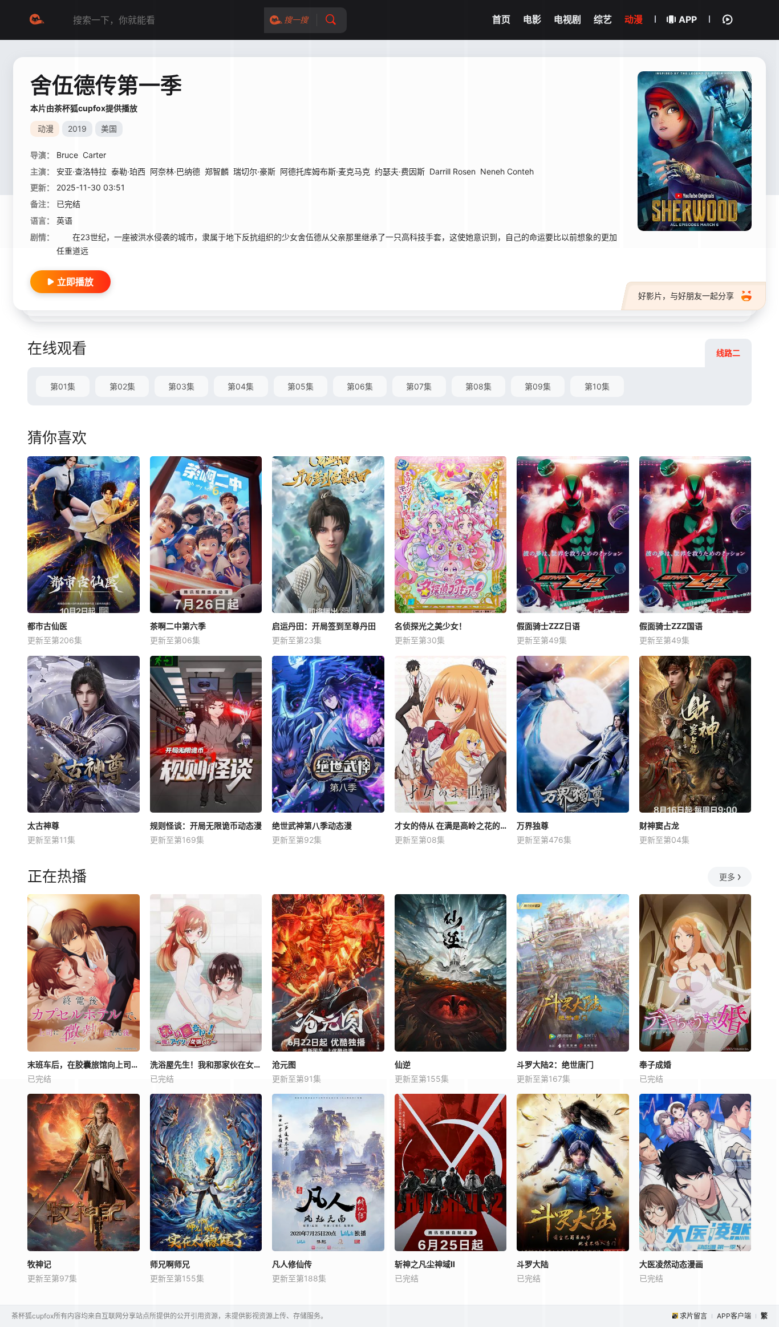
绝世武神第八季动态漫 (312, 825)
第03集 (181, 386)
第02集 (122, 386)
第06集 (360, 386)
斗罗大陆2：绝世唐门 (555, 1064)
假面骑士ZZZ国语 (671, 626)
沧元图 (284, 1064)
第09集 (538, 386)
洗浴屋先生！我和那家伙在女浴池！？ (206, 1064)
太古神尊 (43, 825)
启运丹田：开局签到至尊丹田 (324, 626)
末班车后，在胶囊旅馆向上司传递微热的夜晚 (83, 1064)
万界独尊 (533, 825)
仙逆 (403, 1064)
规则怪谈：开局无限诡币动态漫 (206, 825)
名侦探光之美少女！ (430, 626)
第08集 (478, 386)
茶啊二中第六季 (178, 626)
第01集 (62, 386)
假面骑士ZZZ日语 (548, 626)
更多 (727, 877)
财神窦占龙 (659, 825)
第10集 (597, 386)
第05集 (300, 386)
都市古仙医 (47, 626)
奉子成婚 (655, 1064)
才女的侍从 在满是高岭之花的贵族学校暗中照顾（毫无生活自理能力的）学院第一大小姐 (451, 825)
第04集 (241, 386)
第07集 (419, 386)
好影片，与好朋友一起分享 (686, 296)
